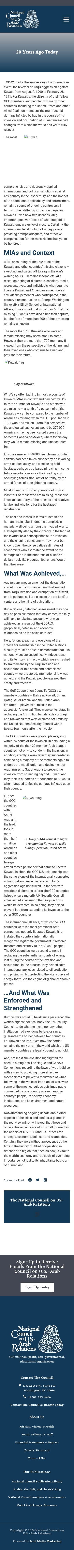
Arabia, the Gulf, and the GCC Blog (37, 1489)
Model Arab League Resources (37, 1505)
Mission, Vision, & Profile (37, 1426)
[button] (66, 19)
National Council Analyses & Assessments (37, 1497)
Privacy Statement (37, 1450)
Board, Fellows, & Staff (37, 1434)
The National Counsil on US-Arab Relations (37, 1202)
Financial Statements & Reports (37, 1442)
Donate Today (54, 1405)
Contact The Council (24, 1405)
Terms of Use (37, 1458)
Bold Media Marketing (45, 1541)
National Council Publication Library (37, 1481)
